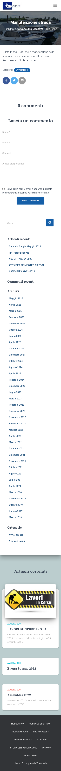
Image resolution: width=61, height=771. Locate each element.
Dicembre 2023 (17, 386)
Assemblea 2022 (19, 695)
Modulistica (17, 724)
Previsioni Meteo (23, 740)
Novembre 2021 (17, 461)
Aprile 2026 (15, 305)
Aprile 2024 (15, 373)
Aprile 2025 (15, 342)
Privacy (46, 748)
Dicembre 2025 (17, 323)
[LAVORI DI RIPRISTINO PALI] (30, 601)
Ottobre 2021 (16, 467)
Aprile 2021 (15, 486)
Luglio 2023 (15, 392)
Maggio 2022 (16, 430)
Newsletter (30, 756)
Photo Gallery (41, 732)
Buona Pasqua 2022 (21, 668)
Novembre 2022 (17, 417)
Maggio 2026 (16, 298)
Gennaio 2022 (16, 448)
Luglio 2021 (15, 480)
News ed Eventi (17, 541)
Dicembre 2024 (17, 354)
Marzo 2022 (15, 442)
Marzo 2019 (15, 517)
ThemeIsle (41, 763)
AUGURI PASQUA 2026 (20, 259)
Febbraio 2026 (16, 317)
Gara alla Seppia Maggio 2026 (25, 246)
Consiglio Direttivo (39, 724)
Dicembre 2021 (17, 455)
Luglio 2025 (15, 336)
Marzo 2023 (15, 398)
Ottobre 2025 (16, 329)
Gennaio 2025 (16, 348)
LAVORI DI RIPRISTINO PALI (28, 629)
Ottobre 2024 (16, 361)
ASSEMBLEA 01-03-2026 (22, 271)
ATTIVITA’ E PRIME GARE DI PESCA (26, 265)
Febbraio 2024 (16, 380)
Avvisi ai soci (22, 70)
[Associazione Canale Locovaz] (13, 6)
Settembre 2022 (17, 423)
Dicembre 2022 (17, 411)
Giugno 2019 (15, 511)
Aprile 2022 (15, 436)
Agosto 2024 (15, 367)
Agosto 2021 (15, 473)
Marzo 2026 (15, 311)
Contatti (42, 740)
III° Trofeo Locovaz (19, 252)
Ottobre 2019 (16, 505)
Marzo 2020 (15, 492)
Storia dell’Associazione (23, 748)
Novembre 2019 (17, 498)
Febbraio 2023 (16, 404)
